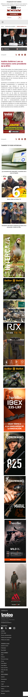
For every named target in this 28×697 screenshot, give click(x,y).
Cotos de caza (4, 669)
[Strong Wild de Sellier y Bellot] (14, 289)
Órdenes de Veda (5, 686)
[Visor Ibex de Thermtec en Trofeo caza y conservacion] (14, 410)
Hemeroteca (4, 679)
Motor (2, 671)
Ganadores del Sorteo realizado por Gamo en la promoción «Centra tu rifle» (14, 226)
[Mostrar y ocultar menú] (3, 22)
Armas (2, 661)
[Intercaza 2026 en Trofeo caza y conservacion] (14, 255)
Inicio (2, 654)
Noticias (3, 656)
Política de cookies (5, 639)
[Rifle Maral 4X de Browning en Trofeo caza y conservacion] (14, 497)
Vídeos (2, 688)
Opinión (3, 676)
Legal (2, 684)
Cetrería (3, 681)
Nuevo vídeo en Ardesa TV (14, 199)
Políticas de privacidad (6, 637)
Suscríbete (14, 14)
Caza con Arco (4, 667)
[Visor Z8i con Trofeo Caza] (14, 311)
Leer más (18, 7)
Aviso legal (3, 633)
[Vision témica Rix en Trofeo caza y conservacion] (14, 344)
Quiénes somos (4, 645)
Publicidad (3, 647)
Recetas (3, 693)
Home (2, 26)
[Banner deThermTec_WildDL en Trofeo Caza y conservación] (14, 541)
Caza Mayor (4, 663)
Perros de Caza (4, 659)
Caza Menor (4, 665)
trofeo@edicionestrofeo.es (6, 622)
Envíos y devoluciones (6, 635)
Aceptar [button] (13, 7)
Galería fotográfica (5, 691)
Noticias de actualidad (10, 26)
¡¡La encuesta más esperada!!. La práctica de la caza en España (14, 172)
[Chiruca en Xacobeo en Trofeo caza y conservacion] (14, 585)
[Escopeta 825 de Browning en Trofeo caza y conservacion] (14, 453)
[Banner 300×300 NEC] (14, 122)
